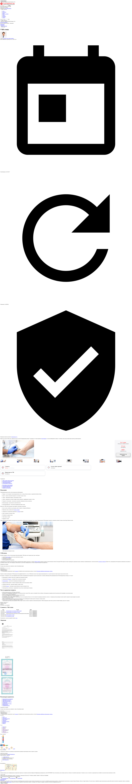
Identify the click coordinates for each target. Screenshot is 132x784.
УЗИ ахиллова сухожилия (7, 701)
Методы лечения (5, 13)
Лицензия (4, 720)
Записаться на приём (123, 455)
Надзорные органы (5, 721)
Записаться (35, 612)
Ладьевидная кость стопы (6, 703)
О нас (3, 11)
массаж (7, 586)
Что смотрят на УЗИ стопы (7, 481)
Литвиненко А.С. (14, 436)
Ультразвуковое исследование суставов (13, 612)
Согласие (16, 571)
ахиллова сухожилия (102, 561)
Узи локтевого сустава (10, 616)
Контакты (4, 16)
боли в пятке (8, 557)
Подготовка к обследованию (7, 485)
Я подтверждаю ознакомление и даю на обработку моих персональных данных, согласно (27, 571)
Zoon (3, 728)
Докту (3, 731)
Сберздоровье (4, 729)
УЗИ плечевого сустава (10, 614)
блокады (9, 579)
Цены (3, 14)
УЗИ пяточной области (6, 482)
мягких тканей (16, 509)
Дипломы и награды (6, 718)
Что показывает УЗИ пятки (7, 483)
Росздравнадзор (13, 778)
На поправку (4, 732)
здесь (16, 618)
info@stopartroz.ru (5, 759)
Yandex (3, 726)
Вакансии (4, 722)
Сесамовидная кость (6, 705)
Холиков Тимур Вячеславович (8, 38)
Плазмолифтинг (5, 580)
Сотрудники (4, 717)
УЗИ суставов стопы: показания (8, 480)
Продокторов (4, 730)
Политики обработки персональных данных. (45, 571)
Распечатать (2, 770)
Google (3, 727)
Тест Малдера (4, 702)
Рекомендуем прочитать (6, 487)
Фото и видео (4, 719)
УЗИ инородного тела (6, 700)
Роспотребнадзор (5, 778)
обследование (43, 438)
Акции (3, 17)
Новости (4, 723)
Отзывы (3, 15)
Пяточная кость (5, 704)
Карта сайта (2, 780)
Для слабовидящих (8, 8)
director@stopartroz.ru (11, 754)
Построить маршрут (3, 22)
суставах (18, 511)
